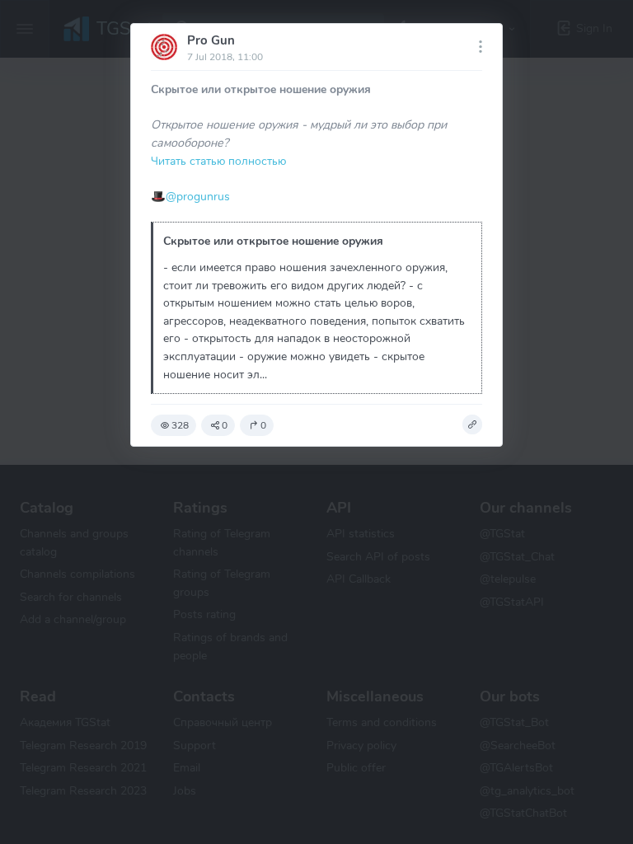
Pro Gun (211, 40)
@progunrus (198, 196)
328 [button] (180, 425)
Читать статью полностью (218, 160)
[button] (472, 424)
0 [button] (224, 425)
